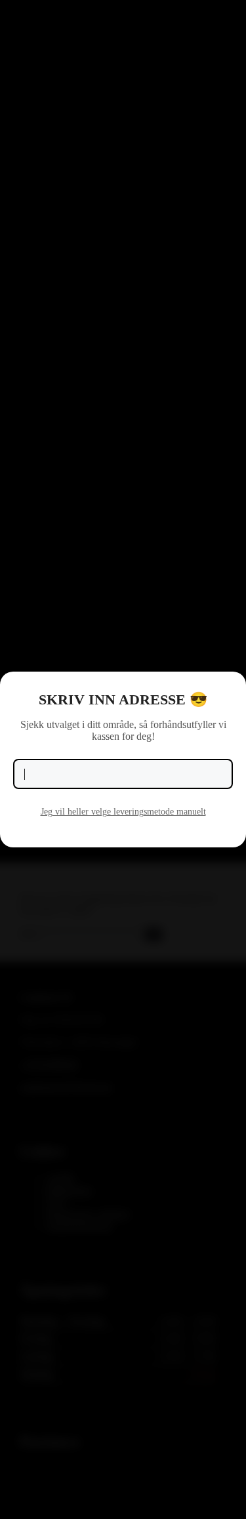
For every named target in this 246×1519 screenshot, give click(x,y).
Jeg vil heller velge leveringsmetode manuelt (123, 812)
